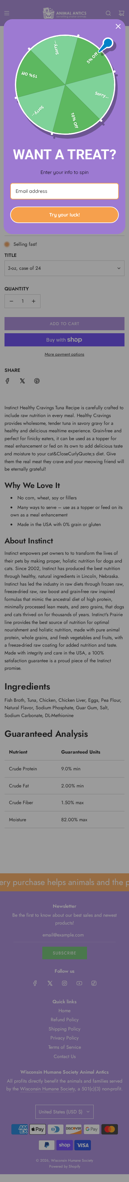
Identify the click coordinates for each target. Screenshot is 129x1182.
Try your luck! (64, 215)
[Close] (118, 26)
